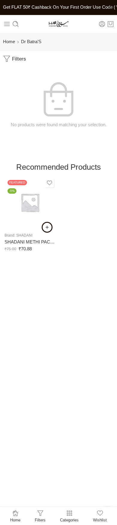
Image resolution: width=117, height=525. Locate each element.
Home (9, 41)
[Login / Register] (102, 24)
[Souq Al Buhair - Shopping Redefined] (58, 24)
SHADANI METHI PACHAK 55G (30, 241)
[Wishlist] (49, 182)
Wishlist (100, 520)
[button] (47, 227)
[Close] (110, 7)
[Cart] (110, 24)
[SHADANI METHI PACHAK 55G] (30, 202)
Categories (69, 520)
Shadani (24, 235)
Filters (18, 59)
